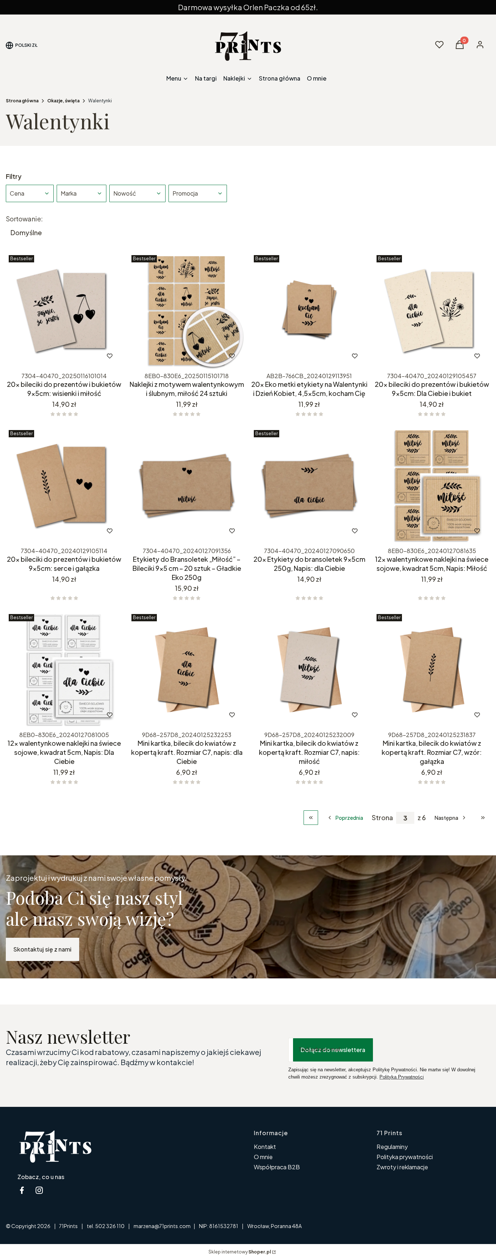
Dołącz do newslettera (333, 1050)
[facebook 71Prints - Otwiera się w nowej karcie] (21, 1190)
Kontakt (265, 1146)
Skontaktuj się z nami (42, 949)
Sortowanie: (24, 218)
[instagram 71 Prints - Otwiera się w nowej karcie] (39, 1190)
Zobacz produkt (54, 356)
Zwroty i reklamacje (402, 1167)
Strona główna (22, 100)
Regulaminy (392, 1146)
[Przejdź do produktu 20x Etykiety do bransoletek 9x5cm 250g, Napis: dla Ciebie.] (309, 485)
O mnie (263, 1157)
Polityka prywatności (405, 1157)
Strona (382, 817)
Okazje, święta (63, 100)
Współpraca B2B (277, 1167)
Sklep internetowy (239, 1252)
